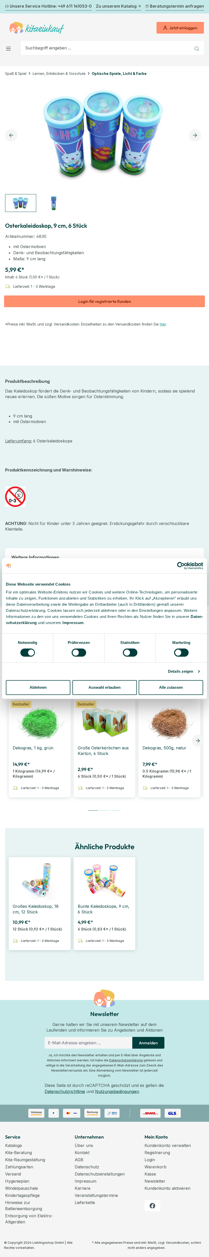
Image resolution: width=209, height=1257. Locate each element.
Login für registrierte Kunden (104, 301)
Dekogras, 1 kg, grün (33, 747)
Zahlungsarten (19, 1166)
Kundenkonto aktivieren (167, 1188)
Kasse (150, 1174)
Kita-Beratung (18, 1152)
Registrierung (157, 1152)
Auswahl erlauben (104, 687)
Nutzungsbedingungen (117, 1091)
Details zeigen (180, 671)
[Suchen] (197, 48)
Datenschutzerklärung (126, 1060)
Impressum (73, 622)
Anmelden (148, 1042)
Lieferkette (85, 1202)
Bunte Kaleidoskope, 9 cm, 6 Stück (103, 909)
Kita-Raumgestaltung (25, 1159)
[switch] (79, 652)
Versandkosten (177, 1243)
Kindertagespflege (22, 1195)
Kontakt (82, 1152)
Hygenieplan (17, 1181)
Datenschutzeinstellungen (100, 1174)
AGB (79, 1159)
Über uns (84, 1145)
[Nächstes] (201, 7)
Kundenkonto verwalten (168, 1145)
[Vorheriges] (8, 7)
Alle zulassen (171, 687)
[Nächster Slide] (198, 741)
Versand (13, 1174)
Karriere (82, 1188)
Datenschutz (87, 1166)
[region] (104, 146)
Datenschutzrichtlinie (65, 1091)
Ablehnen (38, 687)
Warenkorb (155, 1166)
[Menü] (10, 47)
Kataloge (13, 1145)
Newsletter (155, 1181)
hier (163, 324)
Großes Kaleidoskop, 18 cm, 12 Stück (36, 909)
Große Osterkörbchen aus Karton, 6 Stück (103, 750)
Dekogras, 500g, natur (164, 747)
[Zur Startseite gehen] (37, 28)
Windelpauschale (21, 1188)
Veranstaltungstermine (96, 1195)
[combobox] (106, 48)
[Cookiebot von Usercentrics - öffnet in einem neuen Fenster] (181, 566)
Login (150, 1159)
